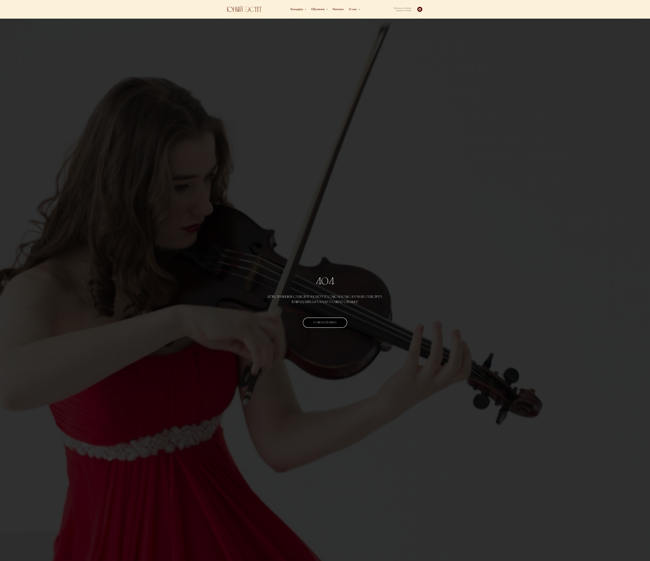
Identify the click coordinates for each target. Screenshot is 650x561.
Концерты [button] (297, 9)
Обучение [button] (318, 9)
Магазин (338, 9)
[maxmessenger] (419, 9)
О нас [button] (353, 9)
